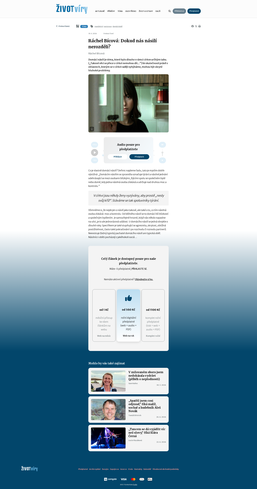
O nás (130, 469)
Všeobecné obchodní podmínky (166, 469)
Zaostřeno (130, 11)
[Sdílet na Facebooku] (192, 26)
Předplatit (139, 157)
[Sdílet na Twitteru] (195, 26)
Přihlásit (118, 157)
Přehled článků (64, 26)
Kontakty (138, 469)
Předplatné (194, 11)
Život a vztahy (146, 11)
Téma (120, 11)
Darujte (105, 469)
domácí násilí (117, 26)
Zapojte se (114, 469)
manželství (99, 26)
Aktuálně (100, 11)
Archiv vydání (95, 469)
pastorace (108, 26)
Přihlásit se (179, 11)
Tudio (135, 485)
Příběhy (111, 11)
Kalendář (147, 469)
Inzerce (123, 469)
